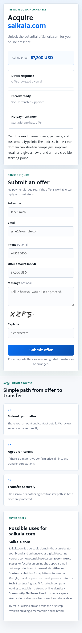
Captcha (13, 324)
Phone (18, 244)
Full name (14, 203)
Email (12, 222)
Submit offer (41, 350)
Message (20, 283)
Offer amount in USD (22, 264)
